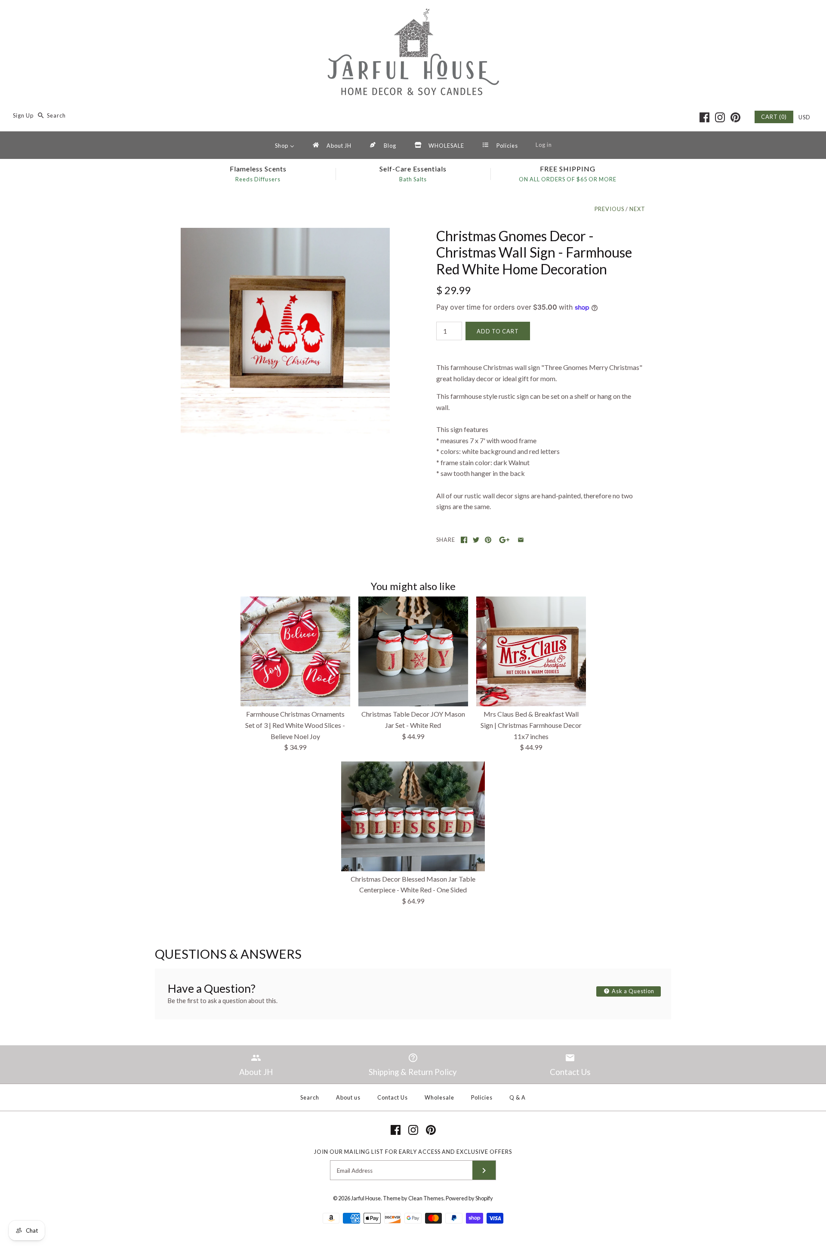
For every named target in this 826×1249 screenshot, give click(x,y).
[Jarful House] (413, 14)
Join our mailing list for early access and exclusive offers (413, 1151)
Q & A (517, 1097)
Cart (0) (774, 116)
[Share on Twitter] (476, 540)
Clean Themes (426, 1198)
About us (348, 1097)
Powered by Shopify (469, 1198)
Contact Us (392, 1097)
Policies (482, 1097)
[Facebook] (704, 117)
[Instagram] (720, 117)
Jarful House (366, 1198)
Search (309, 1097)
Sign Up (23, 115)
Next (637, 208)
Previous (609, 208)
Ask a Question (632, 991)
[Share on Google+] (504, 540)
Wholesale (439, 1097)
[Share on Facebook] (464, 540)
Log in (544, 144)
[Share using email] (521, 540)
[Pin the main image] (488, 540)
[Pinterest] (735, 117)
